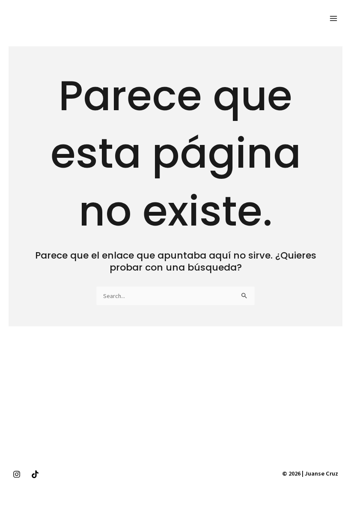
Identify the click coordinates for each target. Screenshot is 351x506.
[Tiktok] (35, 474)
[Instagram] (17, 474)
